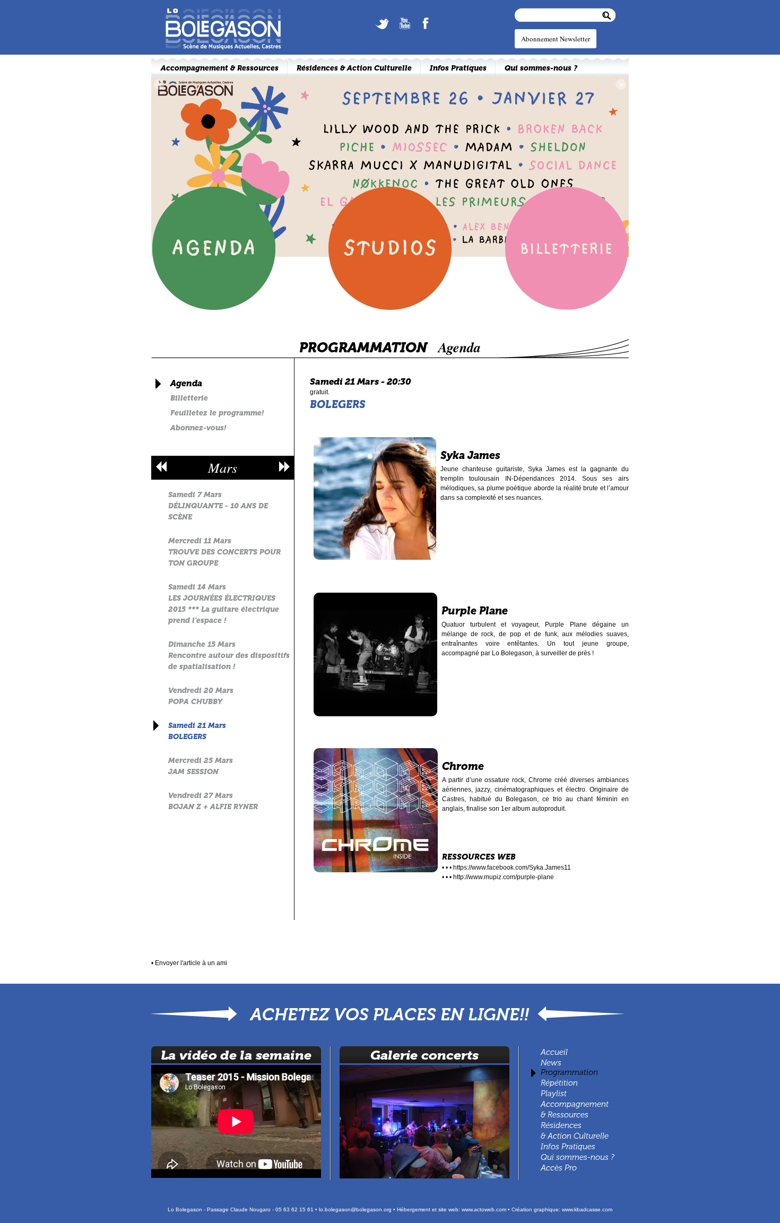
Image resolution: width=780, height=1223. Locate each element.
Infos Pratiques (568, 1146)
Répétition (559, 1083)
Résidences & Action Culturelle (354, 68)
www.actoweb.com (484, 1209)
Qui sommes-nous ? (577, 1157)
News (551, 1063)
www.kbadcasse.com (587, 1209)
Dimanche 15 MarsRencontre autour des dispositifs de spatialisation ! (229, 655)
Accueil (554, 1052)
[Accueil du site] (217, 11)
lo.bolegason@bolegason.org (355, 1209)
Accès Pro (559, 1168)
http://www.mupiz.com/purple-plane (503, 877)
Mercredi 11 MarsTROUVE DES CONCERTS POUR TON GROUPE (224, 552)
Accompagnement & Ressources (220, 68)
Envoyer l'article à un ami (191, 963)
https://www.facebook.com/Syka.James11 (512, 867)
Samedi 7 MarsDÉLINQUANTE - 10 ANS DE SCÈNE (218, 506)
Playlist (553, 1093)
